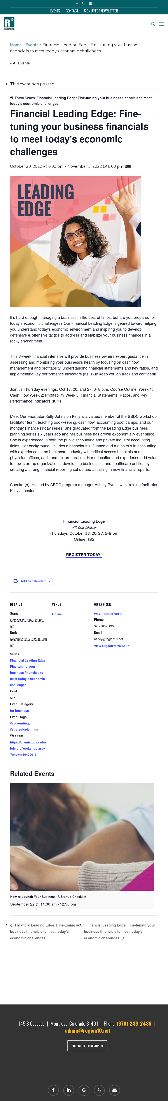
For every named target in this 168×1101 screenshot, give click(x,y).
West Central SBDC (108, 614)
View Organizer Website (111, 646)
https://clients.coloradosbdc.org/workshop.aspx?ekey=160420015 (28, 748)
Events (32, 44)
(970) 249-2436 (134, 1023)
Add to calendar (33, 581)
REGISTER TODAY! (84, 554)
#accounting (19, 723)
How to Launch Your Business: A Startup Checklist (48, 896)
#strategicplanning (24, 729)
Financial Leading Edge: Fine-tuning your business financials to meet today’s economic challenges (28, 672)
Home (16, 44)
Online (57, 614)
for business (19, 710)
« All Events (20, 63)
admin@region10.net (87, 1030)
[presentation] (82, 837)
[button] (161, 24)
